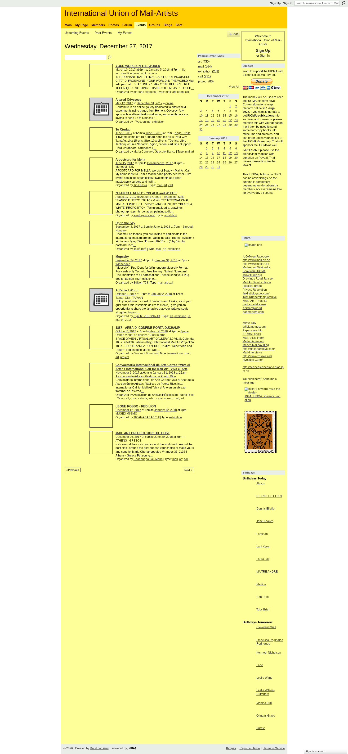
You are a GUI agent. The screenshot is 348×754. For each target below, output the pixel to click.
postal (159, 398)
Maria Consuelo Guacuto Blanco (154, 151)
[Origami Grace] (248, 719)
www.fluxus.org (252, 275)
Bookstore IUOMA (254, 271)
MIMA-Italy (249, 323)
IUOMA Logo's (252, 334)
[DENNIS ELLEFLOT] (248, 500)
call (187, 92)
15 (230, 115)
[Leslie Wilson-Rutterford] (248, 694)
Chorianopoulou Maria (148, 459)
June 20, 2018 (163, 436)
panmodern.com (253, 312)
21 (224, 120)
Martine (261, 584)
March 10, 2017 (126, 69)
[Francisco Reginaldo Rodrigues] (248, 644)
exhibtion (180, 316)
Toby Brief (262, 609)
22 (230, 120)
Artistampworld (252, 308)
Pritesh (260, 728)
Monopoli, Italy (125, 166)
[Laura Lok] (248, 563)
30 (236, 124)
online (169, 103)
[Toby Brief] (248, 613)
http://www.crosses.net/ (257, 356)
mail (168, 92)
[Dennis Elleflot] (248, 512)
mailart (189, 151)
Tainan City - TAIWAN (129, 297)
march (120, 319)
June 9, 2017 (124, 133)
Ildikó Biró (140, 249)
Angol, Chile (183, 133)
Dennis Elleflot (265, 508)
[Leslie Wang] (248, 681)
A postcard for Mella (130, 159)
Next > (188, 470)
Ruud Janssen (99, 748)
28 (224, 124)
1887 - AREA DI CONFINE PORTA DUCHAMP (148, 328)
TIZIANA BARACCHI (147, 417)
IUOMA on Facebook (256, 256)
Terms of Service (274, 748)
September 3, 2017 (128, 226)
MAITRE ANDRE (267, 571)
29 (230, 124)
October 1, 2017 (126, 294)
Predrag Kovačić (144, 215)
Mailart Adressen (253, 341)
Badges (231, 748)
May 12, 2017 (124, 103)
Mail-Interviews (252, 352)
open (180, 92)
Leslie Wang (264, 677)
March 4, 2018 (158, 331)
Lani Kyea (262, 546)
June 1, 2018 (161, 226)
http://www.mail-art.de (256, 260)
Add (236, 34)
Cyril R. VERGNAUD (147, 316)
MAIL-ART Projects (255, 301)
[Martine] (248, 588)
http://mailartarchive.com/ (259, 349)
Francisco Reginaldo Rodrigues (269, 642)
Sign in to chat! (315, 751)
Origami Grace (265, 715)
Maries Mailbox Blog (256, 345)
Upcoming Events (77, 33)
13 (218, 115)
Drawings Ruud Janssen (258, 278)
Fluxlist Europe (252, 286)
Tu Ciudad (123, 129)
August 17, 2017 (126, 197)
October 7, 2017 (126, 331)
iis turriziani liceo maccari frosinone (150, 71)
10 (201, 115)
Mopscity (122, 256)
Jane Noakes (264, 521)
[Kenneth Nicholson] (248, 656)
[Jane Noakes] (248, 525)
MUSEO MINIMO (126, 413)
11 (206, 115)
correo (168, 398)
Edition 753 (141, 282)
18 (207, 120)
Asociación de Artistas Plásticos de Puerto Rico (146, 376)
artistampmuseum (254, 326)
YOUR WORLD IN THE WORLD (138, 66)
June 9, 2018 (154, 133)
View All (234, 86)
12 (212, 115)
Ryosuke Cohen (253, 359)
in (189, 316)
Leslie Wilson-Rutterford (265, 692)
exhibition (158, 121)
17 (201, 120)
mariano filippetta (145, 92)
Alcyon (260, 483)
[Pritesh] (248, 732)
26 (212, 124)
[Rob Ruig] (248, 601)
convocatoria (138, 398)
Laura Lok (262, 559)
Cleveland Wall (266, 627)
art (174, 92)
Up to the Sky (125, 223)
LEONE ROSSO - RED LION (136, 406)
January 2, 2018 (161, 294)
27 (218, 124)
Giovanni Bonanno (146, 353)
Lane (259, 665)
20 (218, 120)
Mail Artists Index (253, 337)
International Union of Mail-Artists (121, 13)
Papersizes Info (253, 330)
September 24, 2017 (129, 260)
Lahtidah (262, 534)
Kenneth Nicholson (268, 652)
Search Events (110, 57)
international (175, 353)
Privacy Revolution (255, 289)
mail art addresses (254, 304)
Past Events (103, 33)
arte (150, 398)
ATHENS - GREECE (128, 440)
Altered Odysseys (128, 99)
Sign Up (275, 3)
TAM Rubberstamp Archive (260, 297)
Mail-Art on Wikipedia (256, 267)
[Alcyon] (248, 487)
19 (212, 120)
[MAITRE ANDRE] (248, 575)
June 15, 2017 (125, 163)
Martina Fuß (264, 703)
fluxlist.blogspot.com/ (256, 293)
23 (236, 120)
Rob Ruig (262, 597)
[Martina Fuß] (248, 707)
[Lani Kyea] (248, 550)
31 (201, 129)
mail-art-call (165, 282)
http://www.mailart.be (256, 264)
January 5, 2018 (159, 69)
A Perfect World (127, 290)
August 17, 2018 (150, 197)
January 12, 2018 (165, 410)
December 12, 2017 (128, 410)
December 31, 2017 (149, 103)
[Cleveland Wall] (248, 631)
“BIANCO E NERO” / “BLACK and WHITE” (146, 193)
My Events (125, 33)
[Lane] (248, 669)
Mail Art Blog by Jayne (257, 282)
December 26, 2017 (128, 436)
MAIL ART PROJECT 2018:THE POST (143, 433)
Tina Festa (140, 185)
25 (207, 124)
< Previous (72, 470)
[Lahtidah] (248, 538)
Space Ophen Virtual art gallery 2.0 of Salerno (152, 333)
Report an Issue (250, 748)
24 (201, 124)
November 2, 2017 (127, 372)
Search (343, 3)
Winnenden (123, 264)
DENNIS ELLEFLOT (269, 496)
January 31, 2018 (166, 260)
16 (236, 115)
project (124, 357)
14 (224, 115)
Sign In (287, 3)
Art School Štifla (174, 197)
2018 (128, 319)
